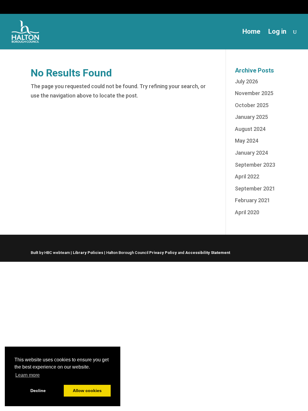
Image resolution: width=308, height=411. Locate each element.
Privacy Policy (163, 252)
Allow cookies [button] (87, 390)
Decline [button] (38, 390)
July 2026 (246, 81)
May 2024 (246, 141)
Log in (277, 32)
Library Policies (88, 252)
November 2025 (254, 93)
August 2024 (250, 129)
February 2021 (252, 200)
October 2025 (252, 105)
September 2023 (255, 165)
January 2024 (251, 153)
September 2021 (255, 188)
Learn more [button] (27, 375)
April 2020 (247, 212)
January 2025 (251, 117)
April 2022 (247, 176)
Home (251, 32)
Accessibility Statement (207, 252)
